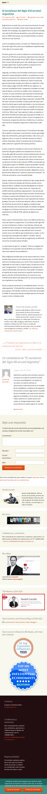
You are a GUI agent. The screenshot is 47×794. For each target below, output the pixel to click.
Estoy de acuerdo (13, 789)
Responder (19, 409)
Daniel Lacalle (23, 19)
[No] (44, 786)
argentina (32, 17)
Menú (4, 2)
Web (3, 462)
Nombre (6, 451)
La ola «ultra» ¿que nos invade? (30, 349)
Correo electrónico (7, 456)
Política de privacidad (33, 789)
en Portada (21, 17)
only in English (17, 579)
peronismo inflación (8, 19)
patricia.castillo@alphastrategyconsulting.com (18, 541)
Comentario (7, 436)
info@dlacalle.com (10, 707)
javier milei (39, 17)
